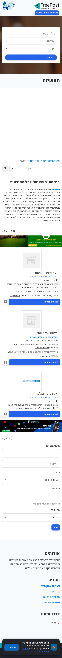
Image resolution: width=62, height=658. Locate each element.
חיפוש (50, 57)
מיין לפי (55, 510)
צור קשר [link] (55, 592)
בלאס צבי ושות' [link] (47, 333)
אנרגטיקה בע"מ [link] (47, 393)
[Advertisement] (31, 120)
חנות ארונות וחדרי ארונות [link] (35, 291)
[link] (46, 5)
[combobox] (31, 41)
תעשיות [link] (33, 276)
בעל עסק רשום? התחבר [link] (47, 12)
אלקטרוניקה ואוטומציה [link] (30, 295)
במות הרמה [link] (46, 295)
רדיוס (57, 472)
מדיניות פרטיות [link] (51, 597)
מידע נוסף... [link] (15, 295)
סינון (56, 527)
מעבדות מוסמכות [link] (35, 352)
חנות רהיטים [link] (52, 291)
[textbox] (31, 41)
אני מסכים (11, 647)
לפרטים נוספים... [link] (27, 287)
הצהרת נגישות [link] (52, 602)
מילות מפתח (53, 446)
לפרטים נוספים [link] (51, 301)
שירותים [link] (34, 161)
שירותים (55, 489)
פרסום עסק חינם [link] (50, 586)
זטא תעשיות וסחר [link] (46, 273)
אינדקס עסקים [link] (51, 161)
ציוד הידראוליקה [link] (51, 352)
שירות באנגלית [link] (20, 352)
